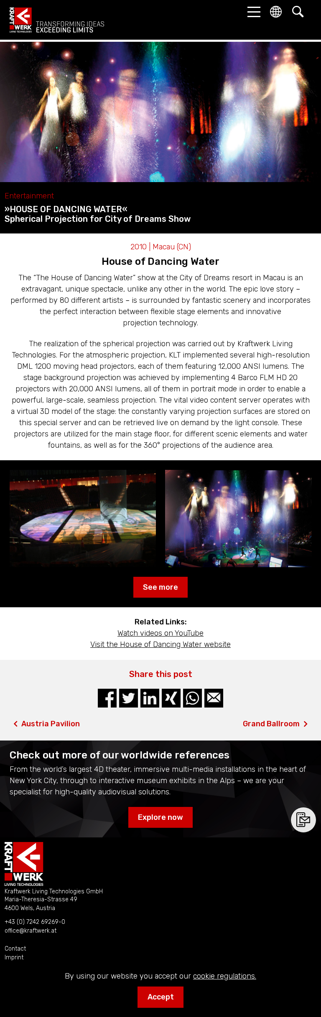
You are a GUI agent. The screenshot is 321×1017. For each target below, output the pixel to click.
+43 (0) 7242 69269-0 (35, 922)
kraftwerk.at (57, 20)
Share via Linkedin (149, 698)
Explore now (160, 817)
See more (160, 587)
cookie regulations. (224, 976)
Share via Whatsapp (192, 698)
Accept (161, 997)
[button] (251, 11)
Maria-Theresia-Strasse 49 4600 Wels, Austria (41, 904)
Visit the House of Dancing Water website (160, 644)
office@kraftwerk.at (30, 930)
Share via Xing (171, 698)
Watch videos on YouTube (160, 633)
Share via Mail (213, 698)
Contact (15, 948)
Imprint (14, 957)
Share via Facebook (107, 698)
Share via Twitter (128, 698)
